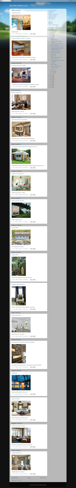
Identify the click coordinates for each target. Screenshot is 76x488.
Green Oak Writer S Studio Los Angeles (21, 38)
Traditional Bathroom (16, 452)
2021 (51, 76)
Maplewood (14, 373)
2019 (51, 79)
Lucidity (50, 13)
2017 (51, 82)
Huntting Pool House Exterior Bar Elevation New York (24, 146)
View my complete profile (53, 24)
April (52, 38)
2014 (51, 87)
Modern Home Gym (16, 315)
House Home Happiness (53, 14)
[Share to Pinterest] (35, 33)
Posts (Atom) (19, 480)
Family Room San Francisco (18, 425)
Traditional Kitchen (16, 12)
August (52, 32)
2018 (51, 81)
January (52, 72)
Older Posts (43, 477)
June (52, 35)
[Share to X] (32, 33)
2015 (51, 85)
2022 (51, 74)
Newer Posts (15, 477)
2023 (51, 29)
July (52, 33)
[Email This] (30, 33)
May (52, 36)
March (52, 69)
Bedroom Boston (16, 398)
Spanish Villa (15, 254)
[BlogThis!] (31, 33)
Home (29, 477)
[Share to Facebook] (33, 33)
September (53, 30)
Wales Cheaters (52, 18)
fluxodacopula (51, 11)
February (53, 71)
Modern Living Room (16, 92)
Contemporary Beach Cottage (19, 65)
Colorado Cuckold (52, 17)
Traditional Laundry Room (18, 173)
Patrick (51, 23)
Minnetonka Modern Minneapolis (19, 119)
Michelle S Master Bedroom (18, 284)
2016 (51, 84)
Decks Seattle (15, 227)
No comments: (25, 33)
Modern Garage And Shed (18, 200)
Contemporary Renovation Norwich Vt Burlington (23, 342)
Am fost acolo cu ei (19, 5)
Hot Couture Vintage (52, 10)
